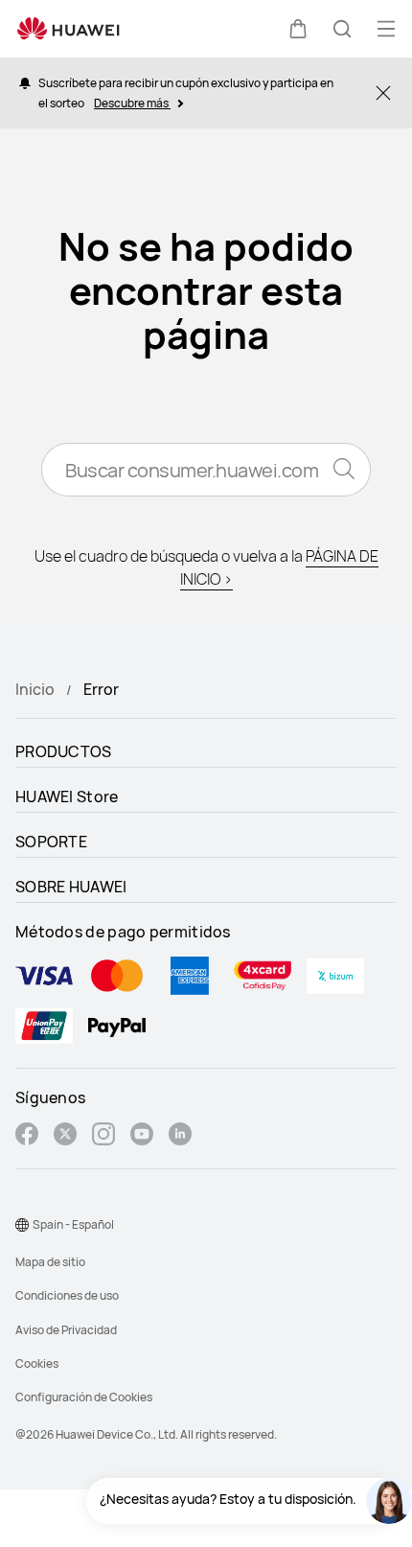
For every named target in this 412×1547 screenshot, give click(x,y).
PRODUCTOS (63, 751)
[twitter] (65, 1136)
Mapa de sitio (50, 1262)
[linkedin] (180, 1136)
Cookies (36, 1363)
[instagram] (103, 1136)
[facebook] (26, 1136)
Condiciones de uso (67, 1295)
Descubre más (132, 103)
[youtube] (141, 1136)
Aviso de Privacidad (66, 1330)
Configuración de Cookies (83, 1397)
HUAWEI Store (67, 796)
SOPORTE (51, 841)
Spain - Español (73, 1224)
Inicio (35, 689)
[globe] (22, 1225)
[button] (298, 29)
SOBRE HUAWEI (71, 886)
